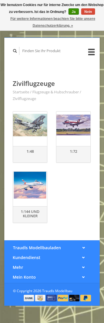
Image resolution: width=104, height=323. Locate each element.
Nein (88, 12)
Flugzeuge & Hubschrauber (55, 92)
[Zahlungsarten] (29, 297)
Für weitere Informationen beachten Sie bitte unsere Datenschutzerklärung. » (52, 22)
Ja (74, 12)
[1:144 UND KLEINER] (30, 185)
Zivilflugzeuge (24, 98)
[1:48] (30, 125)
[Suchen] (15, 51)
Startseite (21, 92)
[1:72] (73, 125)
